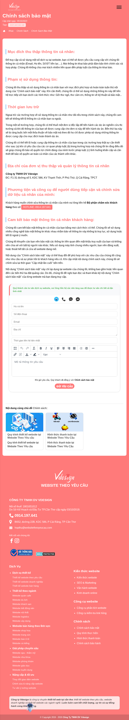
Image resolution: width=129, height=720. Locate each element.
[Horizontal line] (93, 348)
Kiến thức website (87, 577)
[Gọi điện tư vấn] (64, 299)
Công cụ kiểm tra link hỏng (92, 613)
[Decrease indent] (81, 348)
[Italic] (46, 348)
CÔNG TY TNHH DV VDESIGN (30, 500)
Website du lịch (20, 600)
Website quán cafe (21, 595)
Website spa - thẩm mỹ (23, 653)
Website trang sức (21, 634)
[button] (28, 354)
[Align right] (69, 348)
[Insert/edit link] (15, 354)
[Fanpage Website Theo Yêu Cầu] (11, 540)
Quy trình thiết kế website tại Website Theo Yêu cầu (24, 436)
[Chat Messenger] (78, 299)
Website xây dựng (21, 621)
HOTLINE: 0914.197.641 (37, 207)
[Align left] (58, 348)
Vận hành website (87, 588)
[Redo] (27, 348)
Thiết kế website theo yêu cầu (27, 577)
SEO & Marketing (86, 582)
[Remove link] (20, 354)
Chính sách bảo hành (89, 643)
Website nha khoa (21, 657)
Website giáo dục (21, 665)
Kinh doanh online (87, 593)
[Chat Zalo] (71, 299)
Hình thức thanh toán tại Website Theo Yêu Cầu (61, 436)
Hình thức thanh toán (88, 638)
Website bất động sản (23, 608)
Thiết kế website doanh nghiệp (27, 581)
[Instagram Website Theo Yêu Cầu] (17, 540)
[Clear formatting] (34, 348)
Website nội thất (20, 612)
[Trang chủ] (4, 31)
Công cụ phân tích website (91, 608)
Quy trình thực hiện (87, 633)
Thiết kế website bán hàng (25, 586)
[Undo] (22, 348)
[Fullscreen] (15, 348)
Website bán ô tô (20, 639)
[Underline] (51, 348)
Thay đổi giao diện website (25, 679)
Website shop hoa (21, 630)
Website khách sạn (21, 604)
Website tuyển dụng (22, 670)
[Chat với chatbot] (56, 299)
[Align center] (63, 348)
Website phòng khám (23, 661)
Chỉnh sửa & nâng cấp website (27, 683)
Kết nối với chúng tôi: (19, 535)
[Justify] (74, 348)
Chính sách (40, 408)
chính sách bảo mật (17, 25)
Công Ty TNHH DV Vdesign (76, 717)
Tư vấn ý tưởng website (24, 688)
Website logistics (20, 616)
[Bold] (40, 348)
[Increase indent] (86, 348)
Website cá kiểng (20, 643)
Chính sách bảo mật (84, 380)
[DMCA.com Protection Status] (45, 554)
